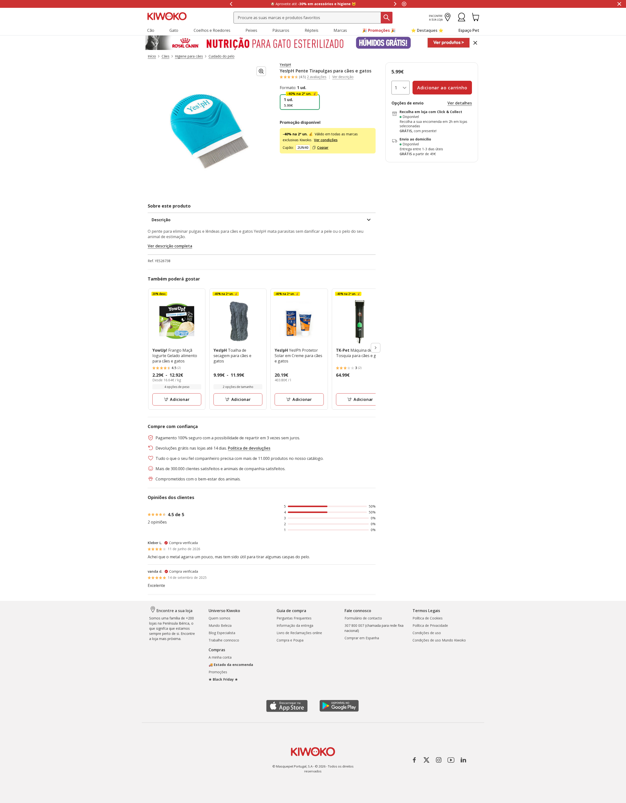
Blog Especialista (222, 632)
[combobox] (313, 17)
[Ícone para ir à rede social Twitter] (426, 760)
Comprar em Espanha (362, 638)
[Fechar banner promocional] (619, 4)
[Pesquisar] (386, 17)
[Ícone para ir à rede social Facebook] (414, 760)
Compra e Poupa (290, 640)
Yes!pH (285, 64)
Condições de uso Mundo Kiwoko (439, 640)
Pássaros (280, 30)
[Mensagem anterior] (231, 4)
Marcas (340, 30)
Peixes (251, 30)
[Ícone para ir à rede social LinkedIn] (463, 760)
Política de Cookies (428, 618)
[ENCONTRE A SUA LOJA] (447, 20)
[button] (461, 20)
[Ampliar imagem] (261, 71)
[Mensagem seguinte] (395, 4)
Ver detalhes (459, 103)
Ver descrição (343, 77)
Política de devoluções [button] (249, 448)
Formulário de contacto (363, 618)
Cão (150, 30)
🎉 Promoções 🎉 (379, 30)
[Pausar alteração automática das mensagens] (404, 4)
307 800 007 (354, 625)
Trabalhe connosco (224, 640)
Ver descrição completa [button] (170, 246)
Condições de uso (427, 632)
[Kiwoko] (167, 16)
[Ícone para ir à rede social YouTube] (451, 760)
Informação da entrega (295, 625)
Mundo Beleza (220, 625)
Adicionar (180, 399)
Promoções (218, 672)
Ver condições (325, 140)
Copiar (322, 147)
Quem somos (219, 618)
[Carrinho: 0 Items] (476, 20)
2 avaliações (316, 76)
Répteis (311, 30)
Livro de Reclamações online (299, 632)
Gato (173, 30)
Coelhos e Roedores (212, 30)
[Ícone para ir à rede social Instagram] (438, 760)
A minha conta (220, 657)
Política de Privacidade (430, 625)
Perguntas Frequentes (294, 618)
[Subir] (14, 795)
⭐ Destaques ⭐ (427, 30)
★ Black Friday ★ (223, 679)
